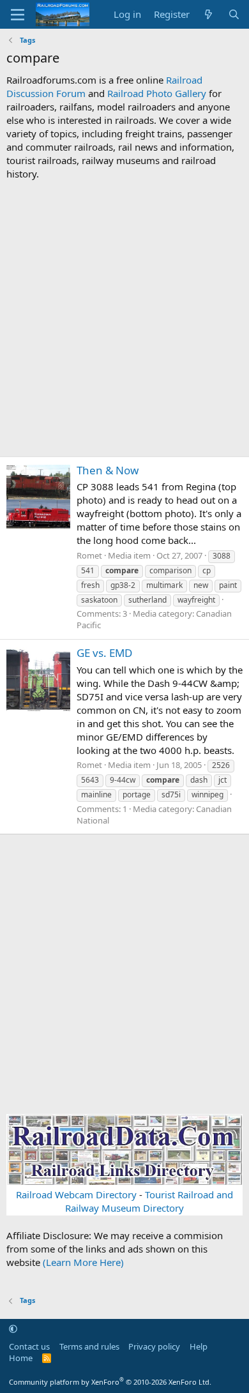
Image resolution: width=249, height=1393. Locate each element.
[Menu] (18, 14)
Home (21, 1358)
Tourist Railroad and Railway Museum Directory (149, 1201)
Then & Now (108, 470)
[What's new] (208, 14)
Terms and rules (89, 1346)
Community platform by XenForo (110, 1382)
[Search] (234, 14)
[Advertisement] (124, 318)
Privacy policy (154, 1346)
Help (198, 1346)
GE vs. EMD (104, 652)
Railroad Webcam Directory (76, 1194)
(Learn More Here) (83, 1262)
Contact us (29, 1346)
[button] (13, 1328)
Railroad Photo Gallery (156, 93)
